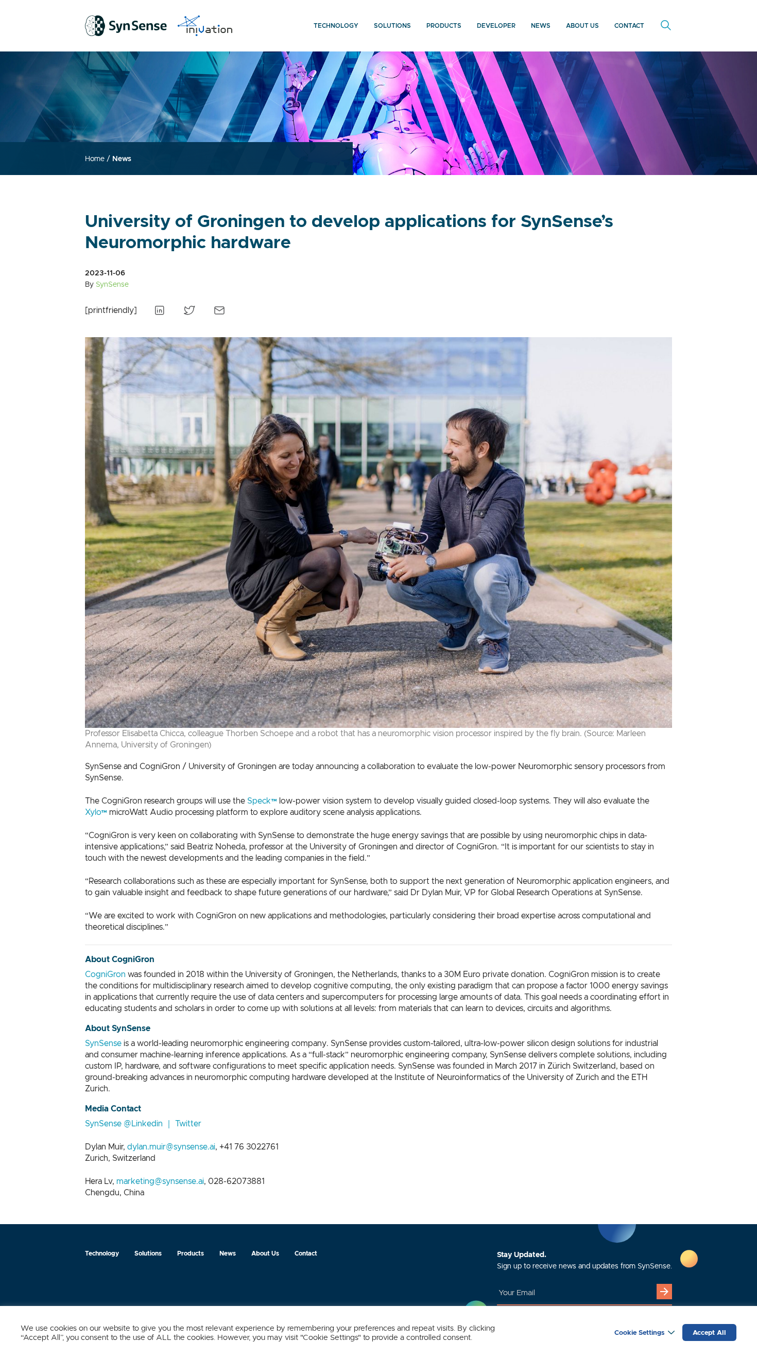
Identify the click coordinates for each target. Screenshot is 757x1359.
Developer (496, 25)
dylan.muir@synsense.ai (171, 1147)
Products (443, 25)
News (540, 25)
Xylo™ (96, 812)
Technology (336, 25)
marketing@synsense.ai (160, 1181)
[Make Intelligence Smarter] (126, 25)
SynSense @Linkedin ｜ (130, 1123)
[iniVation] (205, 25)
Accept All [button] (709, 1332)
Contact (629, 25)
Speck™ (262, 801)
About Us (582, 25)
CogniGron (105, 974)
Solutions (392, 25)
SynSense (103, 1043)
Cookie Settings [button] (639, 1332)
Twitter (188, 1123)
